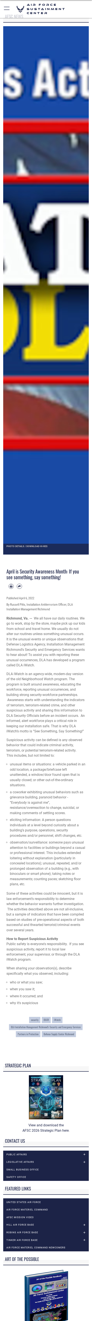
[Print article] (11, 586)
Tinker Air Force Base (22, 1240)
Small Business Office (22, 1169)
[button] (7, 9)
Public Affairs (16, 1154)
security (35, 1020)
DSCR (46, 1020)
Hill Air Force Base (20, 1224)
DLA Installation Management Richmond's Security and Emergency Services (46, 1027)
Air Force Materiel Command (27, 1209)
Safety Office (16, 1177)
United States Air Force (23, 1202)
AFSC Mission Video (20, 1217)
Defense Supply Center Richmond (59, 1034)
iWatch (57, 1020)
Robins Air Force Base (22, 1232)
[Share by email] (19, 586)
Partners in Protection (28, 1034)
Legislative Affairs (20, 1161)
